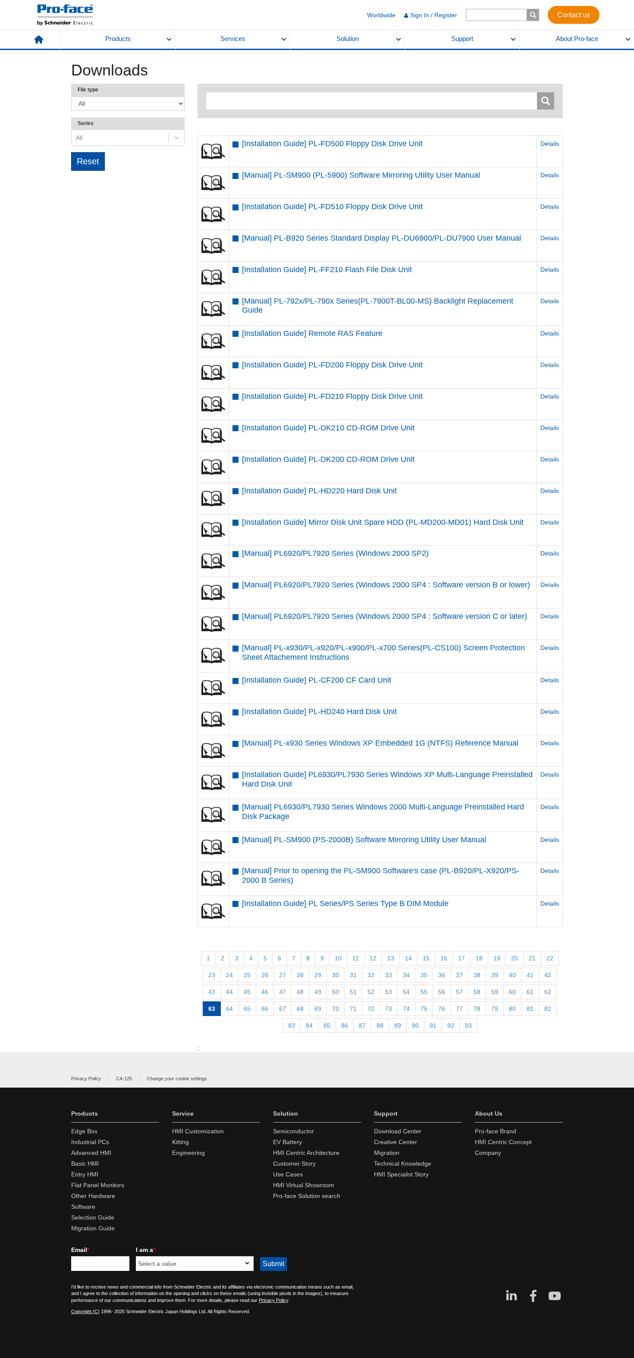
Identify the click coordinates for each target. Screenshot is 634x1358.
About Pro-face (577, 38)
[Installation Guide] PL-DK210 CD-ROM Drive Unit (328, 427)
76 (441, 1008)
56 (441, 991)
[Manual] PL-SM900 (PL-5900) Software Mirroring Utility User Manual (361, 175)
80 (512, 1008)
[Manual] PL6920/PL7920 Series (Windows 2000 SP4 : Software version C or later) (384, 616)
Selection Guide (92, 1217)
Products (118, 38)
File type (88, 90)
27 (282, 975)
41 (530, 975)
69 (317, 1008)
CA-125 (124, 1078)
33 (388, 975)
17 (461, 958)
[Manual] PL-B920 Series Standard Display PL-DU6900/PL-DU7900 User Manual (381, 238)
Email (80, 1249)
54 (406, 991)
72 (370, 1008)
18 (479, 958)
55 (424, 991)
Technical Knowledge (402, 1163)
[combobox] (77, 137)
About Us (488, 1113)
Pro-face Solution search (306, 1195)
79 (494, 1008)
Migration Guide (93, 1228)
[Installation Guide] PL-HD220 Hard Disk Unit (319, 490)
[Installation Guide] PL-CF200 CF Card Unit (316, 680)
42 (547, 975)
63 (211, 1008)
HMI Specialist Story (401, 1174)
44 (229, 991)
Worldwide (381, 15)
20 (514, 958)
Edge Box (84, 1131)
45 (247, 991)
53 (388, 991)
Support (462, 38)
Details (549, 143)
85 (326, 1025)
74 (406, 1008)
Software (83, 1206)
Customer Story (294, 1163)
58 (477, 991)
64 (229, 1008)
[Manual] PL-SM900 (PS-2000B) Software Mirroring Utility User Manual (364, 839)
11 (355, 958)
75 (424, 1008)
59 (494, 991)
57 (459, 991)
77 (459, 1008)
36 (441, 975)
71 (353, 1008)
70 (335, 1008)
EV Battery (287, 1141)
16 (443, 958)
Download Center (397, 1131)
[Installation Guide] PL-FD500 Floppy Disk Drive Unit (332, 143)
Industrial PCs (90, 1141)
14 (408, 958)
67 (282, 1008)
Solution (347, 38)
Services (232, 38)
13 (390, 958)
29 (317, 975)
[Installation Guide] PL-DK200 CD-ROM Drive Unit (328, 459)
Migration (386, 1152)
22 (549, 958)
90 (415, 1025)
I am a (145, 1249)
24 (229, 975)
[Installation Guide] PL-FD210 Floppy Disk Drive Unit (332, 396)
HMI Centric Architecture (306, 1152)
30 (335, 975)
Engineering (188, 1152)
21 (532, 958)
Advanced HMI (91, 1152)
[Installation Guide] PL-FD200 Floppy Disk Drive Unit (332, 365)
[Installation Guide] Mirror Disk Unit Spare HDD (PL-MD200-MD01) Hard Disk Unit (383, 522)
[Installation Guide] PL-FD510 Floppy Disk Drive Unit (332, 206)
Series (86, 123)
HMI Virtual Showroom (303, 1185)
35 (424, 975)
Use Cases (288, 1174)
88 (380, 1025)
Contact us (573, 14)
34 (406, 975)
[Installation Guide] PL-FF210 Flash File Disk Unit (327, 269)
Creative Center (395, 1141)
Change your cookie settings (177, 1078)
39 (494, 975)
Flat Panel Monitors (97, 1185)
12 (373, 958)
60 (512, 991)
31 (353, 975)
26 (264, 975)
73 (388, 1008)
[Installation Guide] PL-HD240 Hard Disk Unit (319, 711)
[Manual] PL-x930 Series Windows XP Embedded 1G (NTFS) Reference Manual (380, 743)
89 (397, 1025)
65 (247, 1008)
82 (547, 1008)
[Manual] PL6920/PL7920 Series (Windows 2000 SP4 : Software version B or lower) (386, 584)
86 (344, 1025)
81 (530, 1008)
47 (282, 991)
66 (264, 1008)
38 (477, 975)
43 (211, 991)
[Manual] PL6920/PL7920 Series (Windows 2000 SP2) (335, 553)
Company (488, 1152)
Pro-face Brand (495, 1131)
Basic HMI (85, 1163)
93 (468, 1025)
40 (512, 975)
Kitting (180, 1141)
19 (496, 958)
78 (477, 1008)
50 (335, 991)
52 (370, 991)
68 (300, 1008)
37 (459, 975)
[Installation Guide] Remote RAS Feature (312, 333)
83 (291, 1025)
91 (433, 1025)
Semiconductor (293, 1131)
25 (247, 975)
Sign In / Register (433, 15)
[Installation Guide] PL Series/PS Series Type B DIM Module (345, 903)
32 (370, 975)
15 (426, 958)
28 (300, 975)
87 (362, 1025)
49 (317, 991)
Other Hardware (93, 1195)
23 (211, 975)
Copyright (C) (85, 1311)
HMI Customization (198, 1131)
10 (338, 958)
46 (264, 991)
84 (309, 1025)
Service (183, 1113)
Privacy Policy (86, 1078)
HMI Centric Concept (503, 1141)
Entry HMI (84, 1174)
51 (353, 991)
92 (450, 1025)
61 (530, 991)
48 (300, 991)
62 (547, 991)
